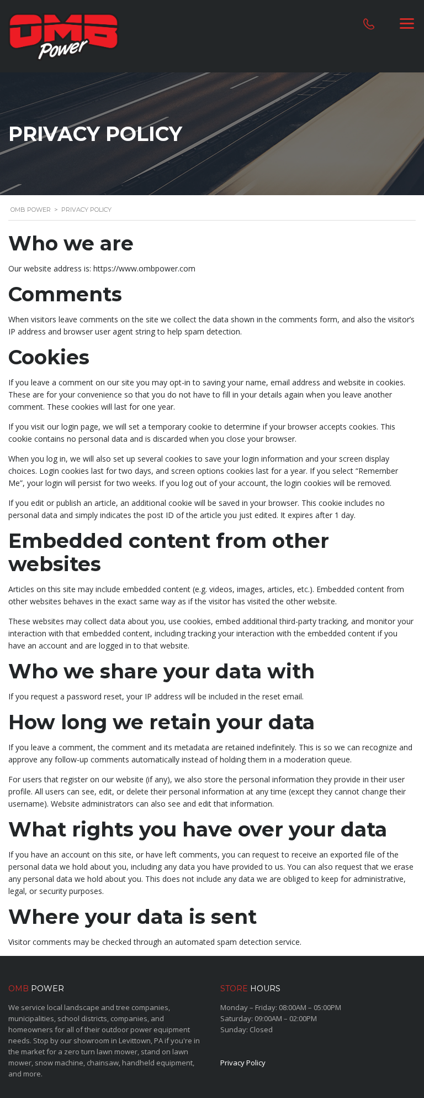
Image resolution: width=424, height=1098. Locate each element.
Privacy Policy (243, 1063)
